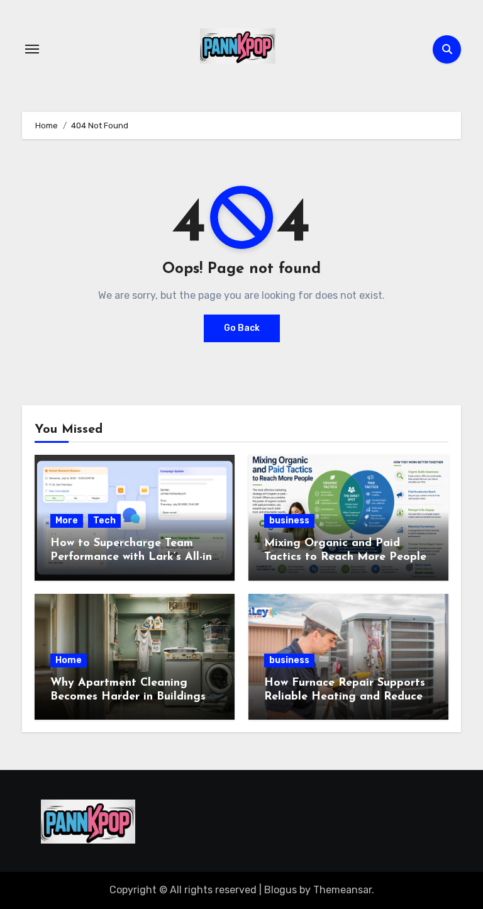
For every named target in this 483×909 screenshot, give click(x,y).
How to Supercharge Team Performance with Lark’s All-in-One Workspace (132, 557)
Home (68, 660)
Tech (104, 520)
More (66, 520)
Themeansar (342, 890)
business (289, 520)
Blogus (280, 890)
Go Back (242, 328)
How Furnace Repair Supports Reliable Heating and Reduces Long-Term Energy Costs (346, 697)
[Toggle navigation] (32, 49)
